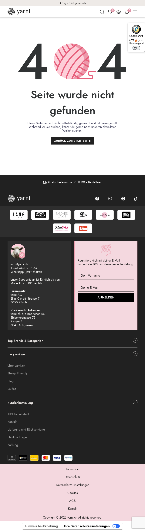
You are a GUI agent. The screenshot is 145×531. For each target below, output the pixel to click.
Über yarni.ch (16, 365)
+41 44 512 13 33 (25, 268)
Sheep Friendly (17, 373)
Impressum (72, 469)
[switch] (136, 48)
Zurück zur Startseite (72, 141)
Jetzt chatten (34, 272)
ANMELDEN (106, 297)
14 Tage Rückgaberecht (73, 3)
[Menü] (142, 25)
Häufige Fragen (18, 437)
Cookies (72, 493)
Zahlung (13, 445)
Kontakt (12, 422)
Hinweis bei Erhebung (41, 526)
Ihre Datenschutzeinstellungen (87, 526)
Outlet (12, 389)
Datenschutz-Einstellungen (72, 485)
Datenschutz (72, 477)
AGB (72, 501)
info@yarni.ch (19, 264)
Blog (11, 381)
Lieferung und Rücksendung (26, 429)
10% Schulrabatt (18, 414)
